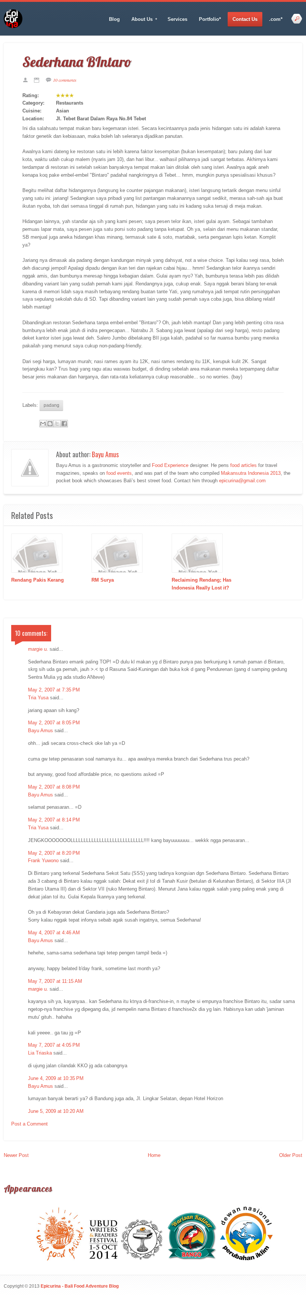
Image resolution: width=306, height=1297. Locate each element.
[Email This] (43, 423)
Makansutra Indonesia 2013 (251, 473)
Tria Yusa (38, 697)
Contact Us (244, 19)
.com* (275, 19)
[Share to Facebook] (64, 423)
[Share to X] (57, 423)
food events (119, 473)
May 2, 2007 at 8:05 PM (54, 722)
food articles (243, 465)
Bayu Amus (105, 454)
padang (51, 405)
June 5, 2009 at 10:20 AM (56, 1111)
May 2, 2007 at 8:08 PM (54, 787)
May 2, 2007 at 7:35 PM (54, 690)
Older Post (290, 1155)
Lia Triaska (40, 1053)
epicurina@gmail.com (242, 480)
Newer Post (16, 1155)
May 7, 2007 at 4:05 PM (54, 1045)
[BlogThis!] (50, 423)
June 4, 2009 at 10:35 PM (56, 1078)
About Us (140, 19)
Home (154, 1155)
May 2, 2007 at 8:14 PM (54, 820)
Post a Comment (29, 1124)
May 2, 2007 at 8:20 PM (54, 853)
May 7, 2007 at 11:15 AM (55, 981)
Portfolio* (210, 19)
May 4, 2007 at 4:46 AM (54, 932)
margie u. (38, 649)
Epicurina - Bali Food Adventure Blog (80, 1286)
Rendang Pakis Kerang (37, 580)
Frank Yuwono (43, 860)
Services (177, 19)
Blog (114, 19)
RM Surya (102, 580)
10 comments (64, 80)
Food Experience (170, 465)
